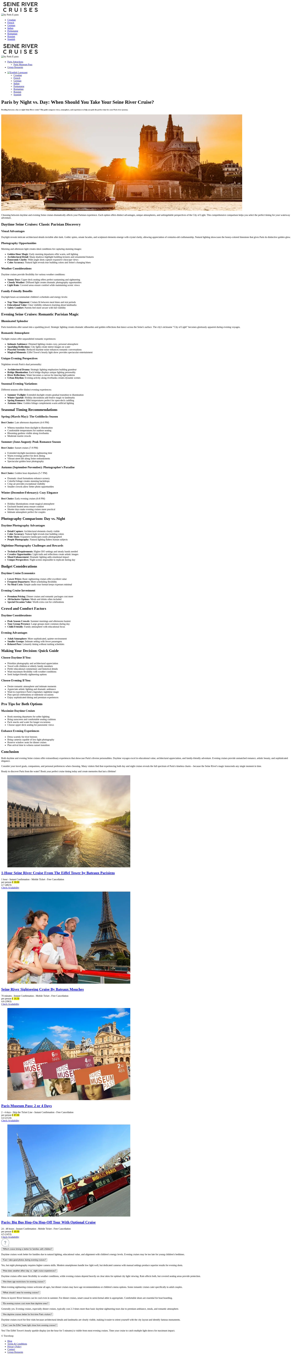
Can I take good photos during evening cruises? (24, 1260)
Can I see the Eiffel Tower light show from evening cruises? (29, 1325)
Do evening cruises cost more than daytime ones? (25, 1303)
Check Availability (10, 887)
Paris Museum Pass (23, 64)
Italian (10, 28)
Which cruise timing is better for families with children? (27, 1249)
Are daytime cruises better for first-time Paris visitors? (27, 1314)
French (10, 22)
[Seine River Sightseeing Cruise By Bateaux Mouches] (68, 982)
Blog (9, 1341)
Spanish (11, 39)
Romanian (12, 33)
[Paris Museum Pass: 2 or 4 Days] (68, 1099)
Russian (11, 36)
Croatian (11, 20)
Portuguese (12, 31)
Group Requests (15, 67)
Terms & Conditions (17, 1343)
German (11, 25)
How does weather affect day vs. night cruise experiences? (29, 1271)
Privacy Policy (14, 1346)
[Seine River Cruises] (20, 12)
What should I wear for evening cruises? (20, 1292)
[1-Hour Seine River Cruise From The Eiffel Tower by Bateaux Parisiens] (68, 866)
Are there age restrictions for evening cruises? (23, 1282)
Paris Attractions (15, 61)
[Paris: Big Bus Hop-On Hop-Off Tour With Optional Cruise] (68, 1215)
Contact (11, 1349)
